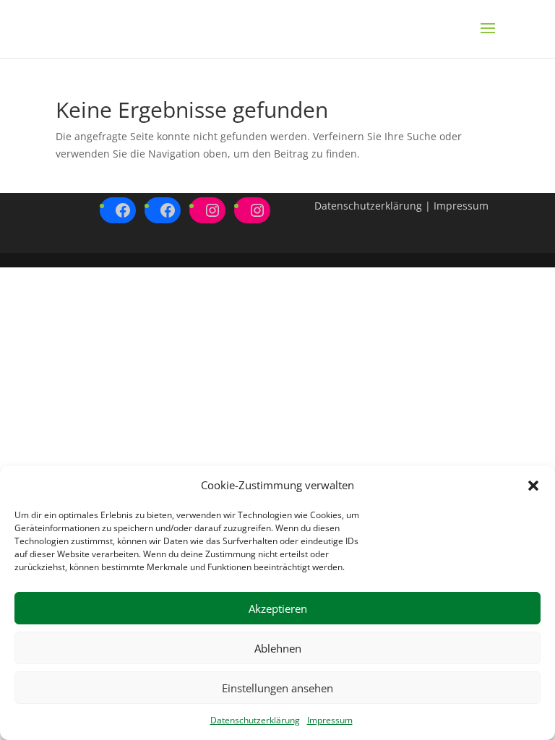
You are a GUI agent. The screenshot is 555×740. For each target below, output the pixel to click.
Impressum (330, 720)
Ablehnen (277, 648)
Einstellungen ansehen (277, 688)
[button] (533, 485)
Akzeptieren (278, 608)
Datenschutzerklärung (255, 720)
